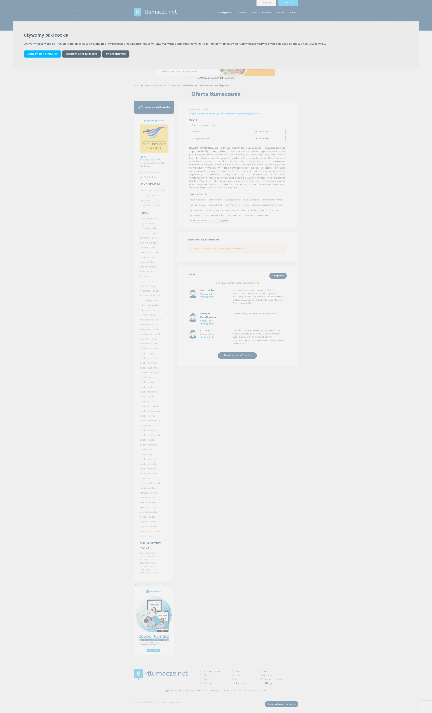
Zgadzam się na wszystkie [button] (42, 54)
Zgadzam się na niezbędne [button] (82, 54)
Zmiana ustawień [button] (116, 54)
